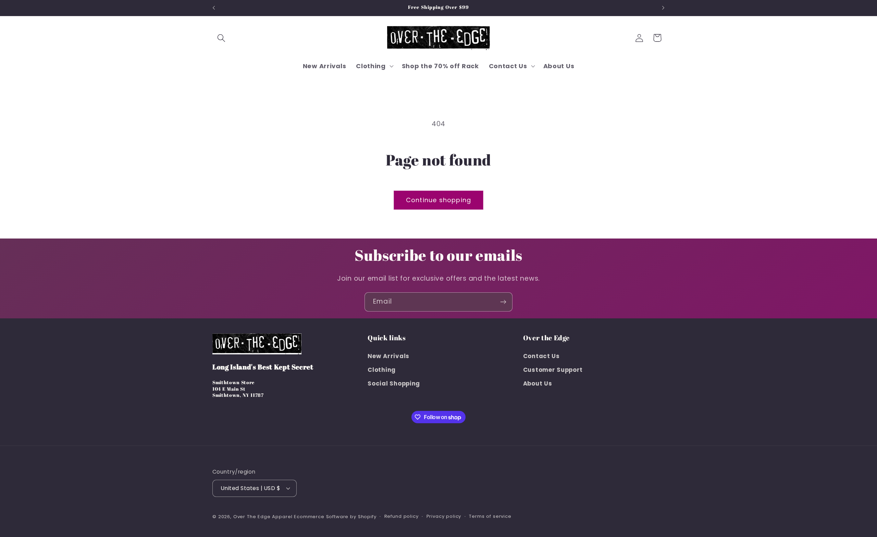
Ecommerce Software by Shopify (335, 516)
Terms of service (490, 516)
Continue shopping (438, 200)
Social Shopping (394, 383)
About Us (537, 383)
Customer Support (553, 370)
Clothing (382, 370)
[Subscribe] (503, 302)
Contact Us (541, 356)
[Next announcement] (663, 8)
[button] (221, 38)
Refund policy (401, 516)
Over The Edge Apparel (263, 516)
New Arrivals (388, 356)
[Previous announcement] (213, 8)
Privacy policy (444, 516)
